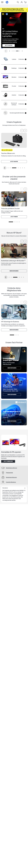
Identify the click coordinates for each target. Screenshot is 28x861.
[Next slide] (22, 51)
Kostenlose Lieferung (11, 468)
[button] (4, 167)
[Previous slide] (9, 51)
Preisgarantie (9, 472)
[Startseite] (7, 2)
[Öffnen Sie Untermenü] (2, 2)
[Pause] (5, 51)
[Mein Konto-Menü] (21, 2)
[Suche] (18, 2)
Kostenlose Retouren (11, 477)
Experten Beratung (11, 482)
